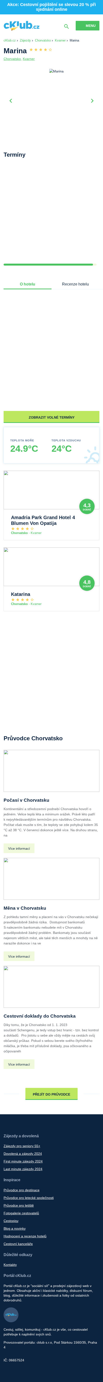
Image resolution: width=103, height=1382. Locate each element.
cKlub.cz (10, 40)
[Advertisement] (51, 214)
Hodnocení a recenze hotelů (25, 1236)
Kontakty (10, 1265)
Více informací (19, 848)
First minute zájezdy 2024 (23, 1161)
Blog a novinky (15, 1228)
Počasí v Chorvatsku (26, 800)
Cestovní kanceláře (18, 1244)
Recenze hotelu (75, 284)
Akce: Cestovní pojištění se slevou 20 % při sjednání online (51, 7)
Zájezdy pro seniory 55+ (22, 1146)
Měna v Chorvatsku (25, 908)
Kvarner (60, 40)
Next (92, 100)
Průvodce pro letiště (19, 1205)
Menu (91, 26)
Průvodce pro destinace (22, 1190)
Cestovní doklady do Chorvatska (40, 1016)
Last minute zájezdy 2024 (23, 1169)
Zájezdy (25, 40)
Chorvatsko (43, 40)
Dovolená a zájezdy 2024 (23, 1154)
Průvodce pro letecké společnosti (29, 1198)
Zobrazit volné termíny (51, 417)
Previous (11, 100)
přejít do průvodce (51, 1094)
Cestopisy (11, 1221)
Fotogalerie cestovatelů (21, 1213)
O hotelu (27, 284)
